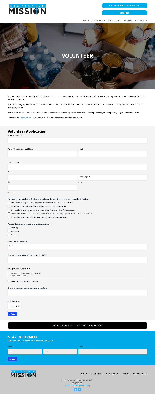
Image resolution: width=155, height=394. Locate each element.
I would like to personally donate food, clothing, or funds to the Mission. (38, 217)
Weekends (15, 235)
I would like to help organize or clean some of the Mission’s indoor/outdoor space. (43, 210)
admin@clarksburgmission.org (77, 386)
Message (124, 12)
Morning (14, 228)
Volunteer (114, 21)
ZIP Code (11, 192)
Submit (12, 314)
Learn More (98, 21)
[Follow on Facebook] (75, 389)
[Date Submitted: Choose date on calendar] (19, 306)
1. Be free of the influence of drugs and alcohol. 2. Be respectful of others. (26, 275)
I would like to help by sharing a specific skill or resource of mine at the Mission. (42, 203)
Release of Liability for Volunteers (77, 325)
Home (85, 21)
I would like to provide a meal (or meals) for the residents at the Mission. (39, 206)
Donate (127, 21)
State (80, 182)
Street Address (13, 172)
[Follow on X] (79, 389)
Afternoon (15, 231)
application (26, 118)
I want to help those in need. (124, 5)
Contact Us (140, 21)
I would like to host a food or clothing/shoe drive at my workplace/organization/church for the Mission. (51, 214)
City (9, 182)
